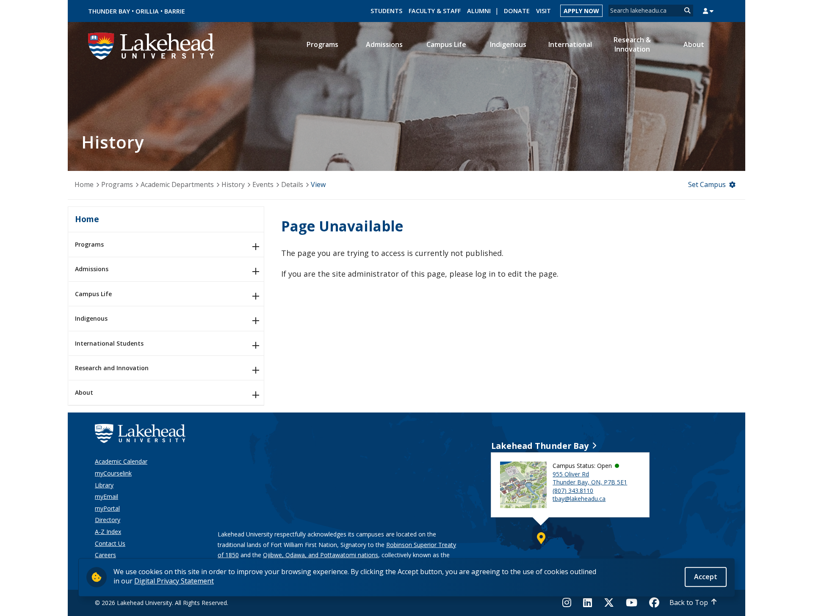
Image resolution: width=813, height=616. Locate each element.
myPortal (107, 508)
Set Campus (707, 184)
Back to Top (688, 602)
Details (292, 184)
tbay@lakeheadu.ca (579, 499)
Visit (543, 11)
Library (104, 485)
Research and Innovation (112, 368)
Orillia (147, 11)
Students (386, 11)
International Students (109, 343)
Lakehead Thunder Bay (540, 445)
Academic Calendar (121, 461)
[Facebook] (654, 602)
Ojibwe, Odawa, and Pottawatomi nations (320, 555)
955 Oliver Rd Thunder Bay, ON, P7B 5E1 (590, 478)
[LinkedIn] (587, 602)
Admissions (91, 269)
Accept (705, 576)
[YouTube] (631, 602)
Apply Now (581, 11)
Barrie (174, 11)
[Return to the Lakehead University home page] (151, 45)
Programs (117, 184)
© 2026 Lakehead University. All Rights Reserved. (161, 603)
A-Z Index (108, 532)
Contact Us (110, 543)
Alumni (479, 11)
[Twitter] (609, 602)
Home (84, 184)
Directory (107, 520)
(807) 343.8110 (573, 491)
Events (263, 184)
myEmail (106, 496)
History (233, 184)
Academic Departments (177, 184)
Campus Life (93, 294)
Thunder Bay (109, 11)
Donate (517, 11)
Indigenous (91, 318)
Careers (105, 555)
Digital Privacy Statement (174, 581)
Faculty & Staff (435, 11)
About (84, 392)
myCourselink (113, 473)
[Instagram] (569, 602)
